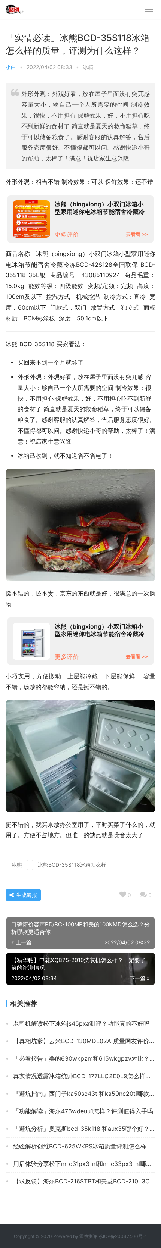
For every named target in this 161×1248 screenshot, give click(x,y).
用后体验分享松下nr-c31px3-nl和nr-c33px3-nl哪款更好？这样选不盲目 (84, 1163)
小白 (11, 67)
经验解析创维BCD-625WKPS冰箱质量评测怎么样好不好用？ (84, 1146)
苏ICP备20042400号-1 (122, 1236)
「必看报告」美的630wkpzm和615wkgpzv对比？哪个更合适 (84, 1058)
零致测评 (88, 1236)
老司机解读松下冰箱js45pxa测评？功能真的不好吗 (81, 1023)
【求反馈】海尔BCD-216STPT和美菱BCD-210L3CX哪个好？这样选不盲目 (84, 1181)
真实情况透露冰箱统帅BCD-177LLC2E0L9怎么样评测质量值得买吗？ (84, 1076)
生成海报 (26, 895)
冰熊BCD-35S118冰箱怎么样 (72, 864)
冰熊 (17, 864)
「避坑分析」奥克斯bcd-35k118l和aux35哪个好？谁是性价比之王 (84, 1128)
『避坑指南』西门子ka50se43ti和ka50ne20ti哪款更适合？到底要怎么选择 (84, 1093)
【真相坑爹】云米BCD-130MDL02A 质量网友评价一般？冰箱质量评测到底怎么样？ (84, 1041)
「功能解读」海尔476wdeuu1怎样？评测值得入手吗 (83, 1111)
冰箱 (88, 67)
